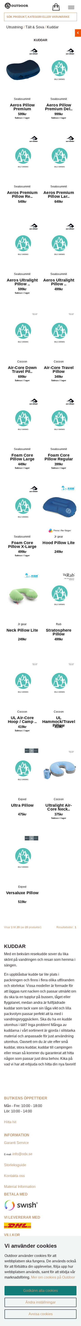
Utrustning (14, 27)
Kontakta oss (14, 1176)
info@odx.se (22, 1154)
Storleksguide (15, 1165)
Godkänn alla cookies (40, 1290)
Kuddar (52, 27)
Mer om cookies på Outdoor (53, 1277)
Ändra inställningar (40, 1302)
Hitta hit (10, 1122)
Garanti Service (16, 1143)
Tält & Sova (34, 27)
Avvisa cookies (41, 1314)
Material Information (20, 1187)
